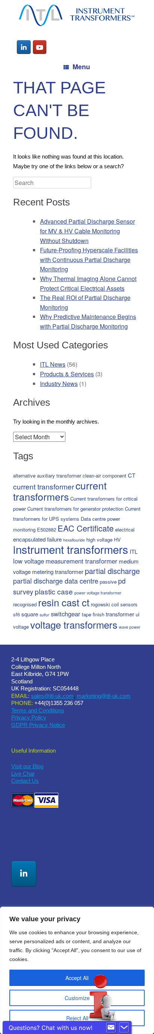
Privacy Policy (28, 717)
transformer (120, 614)
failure (54, 539)
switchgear (65, 613)
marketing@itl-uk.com (103, 696)
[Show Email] (111, 1027)
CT (131, 475)
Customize (77, 998)
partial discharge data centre (55, 580)
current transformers (60, 491)
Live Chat (22, 773)
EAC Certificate (86, 528)
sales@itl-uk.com (52, 696)
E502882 (46, 529)
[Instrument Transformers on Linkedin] (24, 47)
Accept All (77, 978)
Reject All (77, 1018)
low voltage (28, 560)
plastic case (54, 591)
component (114, 475)
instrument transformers (70, 549)
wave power (130, 627)
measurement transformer (81, 560)
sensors (129, 604)
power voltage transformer (97, 593)
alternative (24, 475)
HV (117, 539)
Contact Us (25, 781)
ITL (134, 551)
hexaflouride (74, 540)
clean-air (92, 475)
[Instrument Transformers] (77, 14)
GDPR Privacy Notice (38, 725)
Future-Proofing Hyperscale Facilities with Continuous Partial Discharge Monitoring (89, 259)
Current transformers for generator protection (75, 508)
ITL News (52, 364)
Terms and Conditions (37, 710)
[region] (77, 970)
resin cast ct (63, 602)
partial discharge (112, 570)
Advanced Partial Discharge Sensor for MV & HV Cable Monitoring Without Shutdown (87, 231)
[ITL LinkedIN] (23, 874)
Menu (81, 66)
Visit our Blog (27, 766)
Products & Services (67, 374)
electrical (125, 529)
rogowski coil (105, 604)
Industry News (59, 383)
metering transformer (57, 571)
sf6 (16, 614)
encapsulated (29, 539)
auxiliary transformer (59, 475)
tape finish (93, 614)
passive (108, 581)
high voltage (99, 539)
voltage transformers (73, 624)
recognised (25, 604)
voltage (21, 626)
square (29, 614)
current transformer (43, 486)
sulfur (44, 614)
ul (137, 614)
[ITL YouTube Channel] (40, 47)
